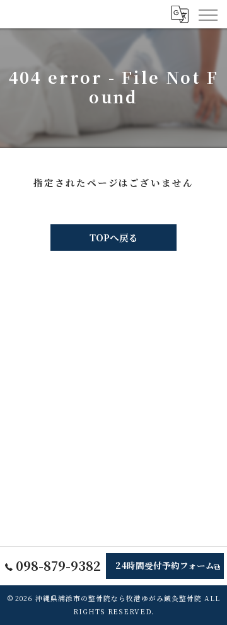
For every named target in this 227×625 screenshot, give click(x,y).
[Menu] (207, 14)
